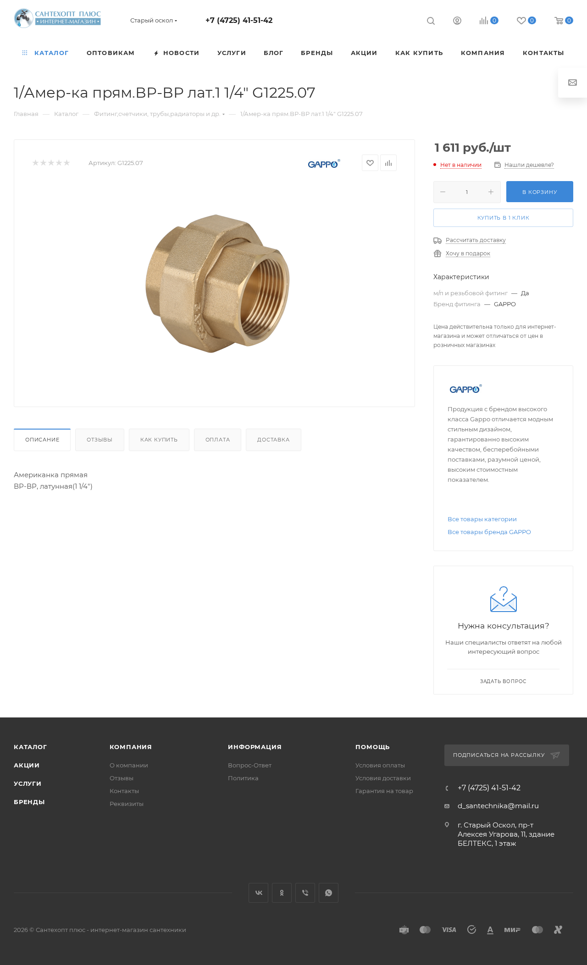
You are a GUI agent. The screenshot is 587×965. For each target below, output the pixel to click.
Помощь (372, 746)
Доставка (273, 439)
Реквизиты (127, 803)
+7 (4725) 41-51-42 (238, 20)
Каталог (30, 746)
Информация (255, 746)
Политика (243, 778)
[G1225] (214, 285)
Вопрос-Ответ (249, 765)
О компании (129, 765)
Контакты (124, 790)
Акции (27, 765)
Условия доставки (383, 778)
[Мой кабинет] (457, 22)
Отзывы (100, 439)
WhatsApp (328, 893)
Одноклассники (282, 893)
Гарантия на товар (384, 790)
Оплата (217, 439)
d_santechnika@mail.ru (498, 805)
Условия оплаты (380, 765)
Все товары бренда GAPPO (489, 531)
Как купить (159, 439)
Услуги (28, 783)
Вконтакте (258, 893)
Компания (131, 746)
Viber (305, 893)
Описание (42, 439)
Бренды (29, 801)
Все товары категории (482, 519)
